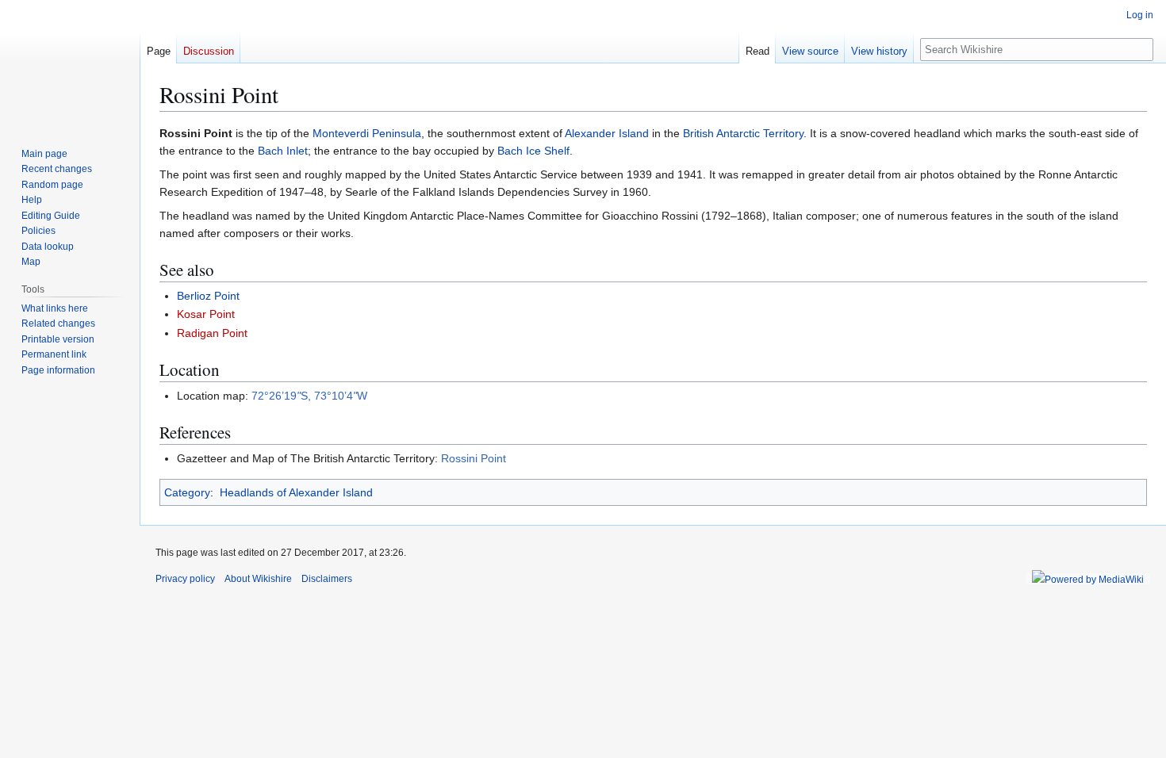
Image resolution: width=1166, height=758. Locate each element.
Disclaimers (326, 578)
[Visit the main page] (69, 63)
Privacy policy (185, 578)
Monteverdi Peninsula (367, 133)
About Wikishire (258, 578)
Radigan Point (212, 333)
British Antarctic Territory (743, 133)
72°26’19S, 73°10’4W (309, 395)
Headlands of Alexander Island (296, 492)
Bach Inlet (283, 150)
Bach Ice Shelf (533, 150)
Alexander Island (607, 133)
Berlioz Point (208, 295)
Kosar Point (206, 314)
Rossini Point (473, 458)
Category (187, 492)
